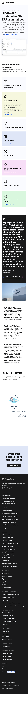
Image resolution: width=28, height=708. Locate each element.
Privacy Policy (16, 685)
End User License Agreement (9, 682)
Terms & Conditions (6, 685)
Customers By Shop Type (9, 591)
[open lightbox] (14, 292)
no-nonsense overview (10, 34)
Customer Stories (7, 644)
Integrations (5, 570)
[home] (8, 3)
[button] (25, 2)
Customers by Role (7, 610)
